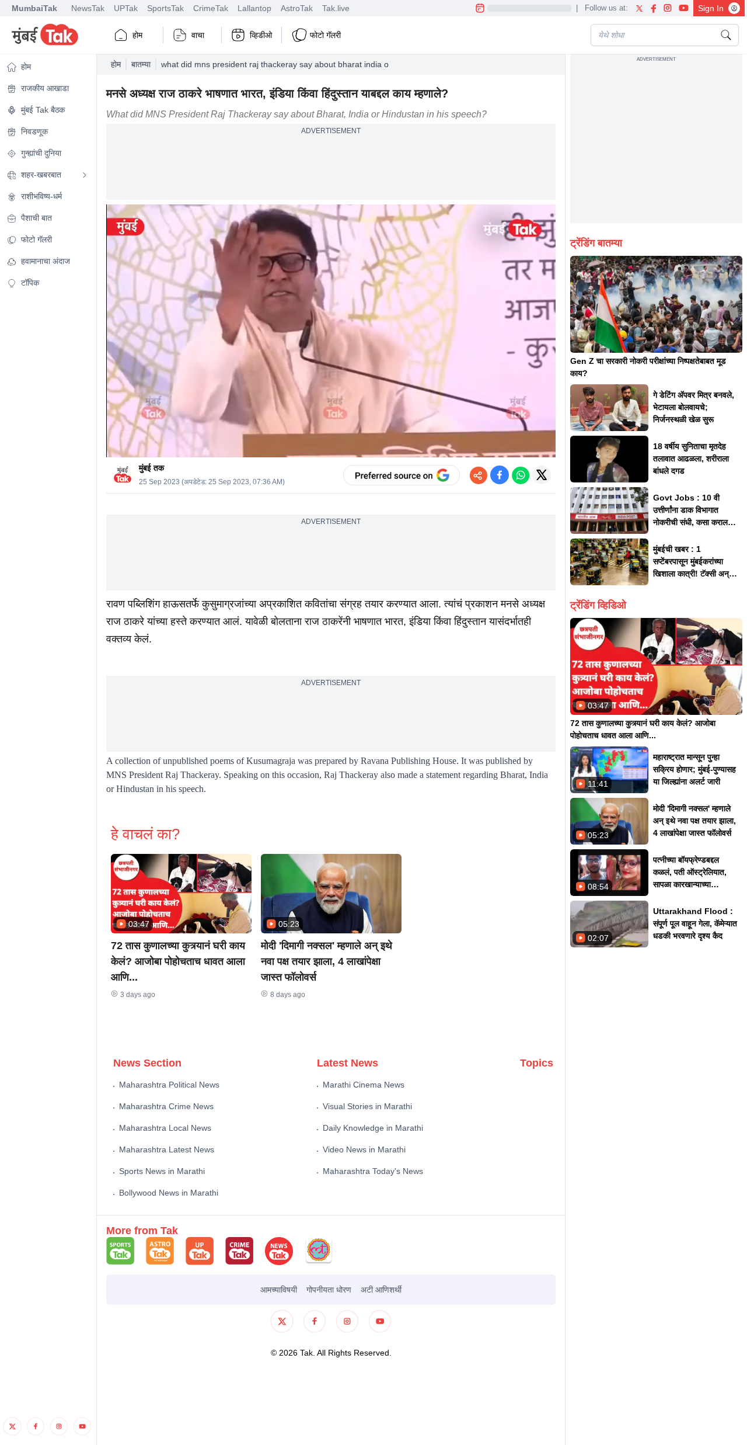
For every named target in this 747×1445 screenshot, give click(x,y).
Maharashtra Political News (169, 1084)
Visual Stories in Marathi (367, 1106)
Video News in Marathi (364, 1149)
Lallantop (254, 8)
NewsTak (87, 8)
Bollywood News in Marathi (168, 1192)
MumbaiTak (34, 8)
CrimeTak (210, 8)
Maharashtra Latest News (166, 1149)
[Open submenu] (85, 175)
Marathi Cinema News (363, 1084)
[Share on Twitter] (541, 475)
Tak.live (336, 8)
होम (137, 35)
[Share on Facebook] (499, 475)
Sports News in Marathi (162, 1171)
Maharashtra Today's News (373, 1171)
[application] (331, 330)
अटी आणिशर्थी (381, 1289)
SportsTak (165, 8)
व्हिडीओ (261, 35)
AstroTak (297, 8)
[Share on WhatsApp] (520, 475)
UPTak (126, 8)
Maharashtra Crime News (166, 1106)
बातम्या (141, 64)
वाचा (197, 35)
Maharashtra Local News (165, 1128)
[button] (181, 893)
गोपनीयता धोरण (328, 1289)
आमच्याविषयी (278, 1289)
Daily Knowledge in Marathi (373, 1128)
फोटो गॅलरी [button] (325, 35)
